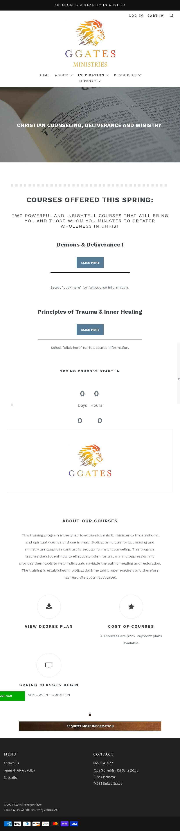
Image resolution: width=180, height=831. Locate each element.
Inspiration (91, 75)
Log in (136, 15)
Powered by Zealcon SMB (44, 809)
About (61, 75)
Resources (125, 75)
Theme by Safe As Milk (16, 809)
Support (88, 81)
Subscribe (11, 777)
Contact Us (11, 763)
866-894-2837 (103, 763)
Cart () (156, 15)
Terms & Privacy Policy (19, 770)
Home (44, 75)
